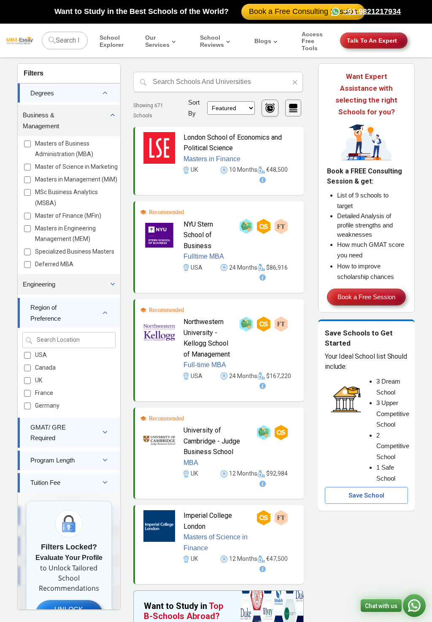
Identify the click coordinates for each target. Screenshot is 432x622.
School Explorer (112, 41)
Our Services (157, 41)
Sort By (194, 108)
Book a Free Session (366, 296)
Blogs (262, 41)
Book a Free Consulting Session (303, 11)
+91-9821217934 (372, 11)
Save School (366, 495)
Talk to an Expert (372, 40)
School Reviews (212, 41)
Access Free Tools (312, 41)
